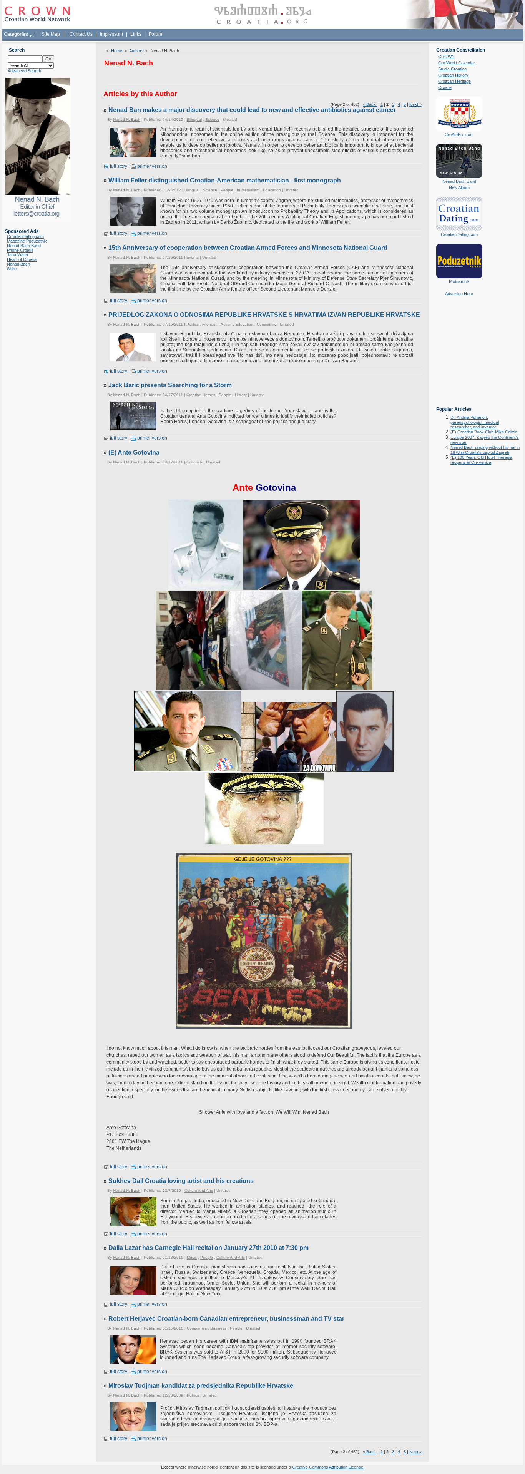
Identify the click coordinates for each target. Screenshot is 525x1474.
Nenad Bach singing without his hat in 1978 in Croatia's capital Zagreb (485, 450)
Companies (197, 1328)
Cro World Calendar (456, 62)
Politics (192, 324)
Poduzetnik (459, 281)
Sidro (12, 268)
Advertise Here (459, 293)
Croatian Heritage (454, 81)
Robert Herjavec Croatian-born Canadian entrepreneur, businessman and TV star (226, 1318)
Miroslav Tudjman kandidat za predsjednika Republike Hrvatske (200, 1385)
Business (218, 1328)
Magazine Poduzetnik (27, 241)
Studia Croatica (452, 69)
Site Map (51, 34)
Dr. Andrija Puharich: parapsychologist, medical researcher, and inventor (474, 422)
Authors (136, 51)
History (241, 395)
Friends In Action (217, 324)
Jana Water (17, 255)
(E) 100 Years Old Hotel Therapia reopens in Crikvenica (481, 460)
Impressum (111, 34)
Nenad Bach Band (24, 245)
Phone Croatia (20, 250)
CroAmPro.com (459, 134)
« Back (370, 104)
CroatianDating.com (25, 236)
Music (192, 1257)
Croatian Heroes (200, 395)
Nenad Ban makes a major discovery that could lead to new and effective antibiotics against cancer (252, 110)
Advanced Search (24, 71)
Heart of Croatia (22, 259)
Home (116, 51)
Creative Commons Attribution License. (328, 1467)
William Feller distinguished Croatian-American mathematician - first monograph (224, 180)
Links (135, 34)
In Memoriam (248, 190)
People (227, 190)
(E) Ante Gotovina (133, 452)
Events (192, 257)
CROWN (446, 56)
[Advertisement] (459, 357)
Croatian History (453, 75)
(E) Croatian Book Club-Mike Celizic (483, 432)
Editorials (194, 462)
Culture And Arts (198, 1190)
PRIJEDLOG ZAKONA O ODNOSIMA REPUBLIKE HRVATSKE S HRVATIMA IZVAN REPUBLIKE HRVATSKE (264, 314)
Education (272, 190)
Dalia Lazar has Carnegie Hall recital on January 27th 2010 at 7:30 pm (208, 1248)
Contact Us (81, 34)
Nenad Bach (18, 264)
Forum (155, 34)
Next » (415, 104)
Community (266, 324)
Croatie (445, 87)
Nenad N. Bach (126, 119)
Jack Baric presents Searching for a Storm (170, 385)
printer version (151, 166)
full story (118, 166)
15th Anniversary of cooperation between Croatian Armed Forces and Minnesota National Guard (247, 247)
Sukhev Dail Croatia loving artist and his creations (181, 1181)
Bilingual (194, 119)
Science (212, 119)
